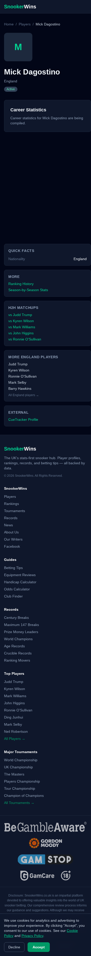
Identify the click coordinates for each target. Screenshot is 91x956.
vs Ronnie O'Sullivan (24, 339)
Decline (14, 947)
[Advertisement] (45, 184)
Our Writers (13, 539)
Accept (39, 947)
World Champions (18, 639)
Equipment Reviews (20, 575)
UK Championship (18, 767)
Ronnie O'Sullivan (22, 376)
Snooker (20, 6)
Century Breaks (16, 618)
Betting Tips (13, 568)
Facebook (12, 546)
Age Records (14, 646)
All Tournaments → (19, 803)
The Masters (14, 774)
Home (9, 24)
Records (10, 518)
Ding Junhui (13, 717)
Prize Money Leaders (21, 632)
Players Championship (22, 781)
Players (25, 24)
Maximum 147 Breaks (21, 625)
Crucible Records (18, 653)
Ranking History (21, 284)
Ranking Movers (17, 660)
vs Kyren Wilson (21, 321)
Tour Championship (19, 788)
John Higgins (14, 703)
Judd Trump (18, 364)
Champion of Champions (24, 796)
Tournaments (14, 511)
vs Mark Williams (21, 327)
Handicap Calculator (20, 582)
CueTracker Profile (23, 419)
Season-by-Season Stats (28, 290)
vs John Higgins (21, 333)
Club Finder (13, 596)
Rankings (11, 504)
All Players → (14, 739)
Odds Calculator (17, 589)
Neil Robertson (16, 731)
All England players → (23, 395)
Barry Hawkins (19, 388)
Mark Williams (15, 696)
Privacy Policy (32, 936)
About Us (11, 532)
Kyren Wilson (18, 370)
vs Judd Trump (20, 315)
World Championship (20, 760)
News (8, 525)
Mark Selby (17, 382)
